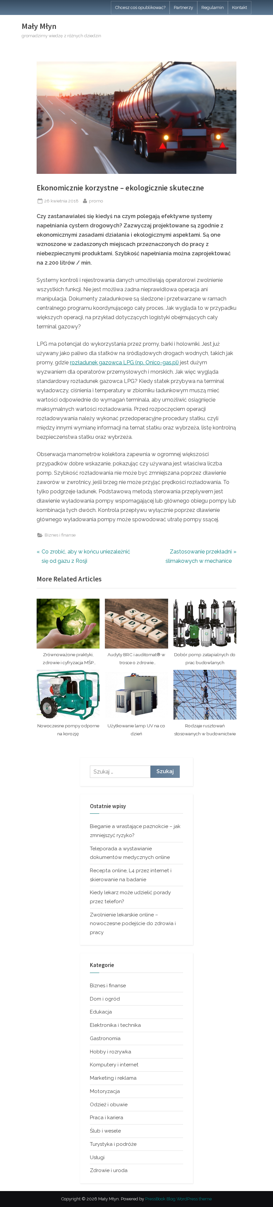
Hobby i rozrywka (110, 1052)
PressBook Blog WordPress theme (178, 1198)
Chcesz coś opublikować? (140, 7)
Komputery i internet (114, 1065)
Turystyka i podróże (113, 1144)
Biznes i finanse (60, 535)
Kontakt (239, 7)
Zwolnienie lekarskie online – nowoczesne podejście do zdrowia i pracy (133, 923)
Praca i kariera (106, 1118)
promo (96, 200)
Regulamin (212, 7)
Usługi (97, 1157)
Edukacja (101, 1012)
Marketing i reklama (113, 1078)
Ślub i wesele (105, 1131)
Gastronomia (105, 1038)
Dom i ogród (105, 999)
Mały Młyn (39, 26)
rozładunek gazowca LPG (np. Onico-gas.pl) (124, 362)
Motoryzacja (105, 1091)
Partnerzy (183, 7)
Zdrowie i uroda (109, 1170)
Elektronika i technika (115, 1025)
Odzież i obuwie (109, 1105)
